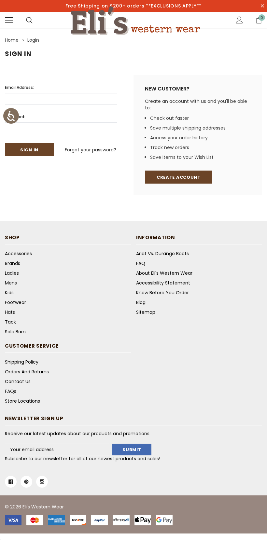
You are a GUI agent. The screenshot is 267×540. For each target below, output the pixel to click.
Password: (15, 116)
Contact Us (18, 381)
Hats (10, 312)
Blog (141, 302)
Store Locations (22, 401)
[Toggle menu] (9, 20)
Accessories (18, 253)
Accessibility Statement (163, 283)
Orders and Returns (27, 371)
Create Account (179, 177)
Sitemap (145, 312)
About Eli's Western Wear (164, 273)
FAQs (10, 391)
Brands (12, 263)
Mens (11, 283)
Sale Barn (15, 331)
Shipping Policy (21, 362)
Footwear (15, 302)
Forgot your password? (90, 149)
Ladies (12, 273)
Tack (10, 322)
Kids (9, 292)
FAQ (140, 263)
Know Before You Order (162, 292)
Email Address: (19, 87)
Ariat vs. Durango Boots (162, 253)
